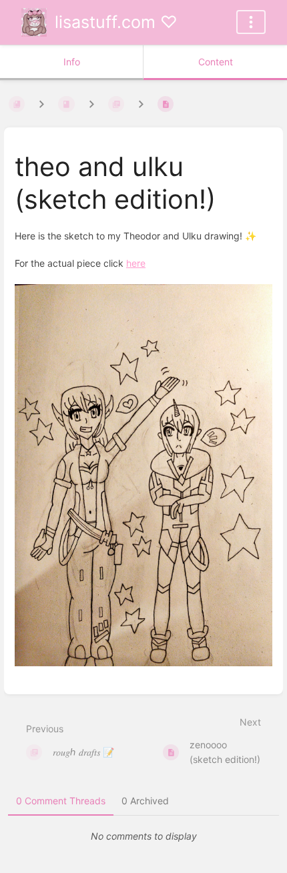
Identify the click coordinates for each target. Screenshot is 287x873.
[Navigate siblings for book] (41, 103)
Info (71, 61)
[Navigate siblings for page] (141, 103)
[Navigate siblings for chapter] (91, 103)
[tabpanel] (143, 836)
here (136, 263)
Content (215, 61)
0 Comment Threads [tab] (60, 800)
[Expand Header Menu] (251, 22)
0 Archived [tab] (145, 800)
